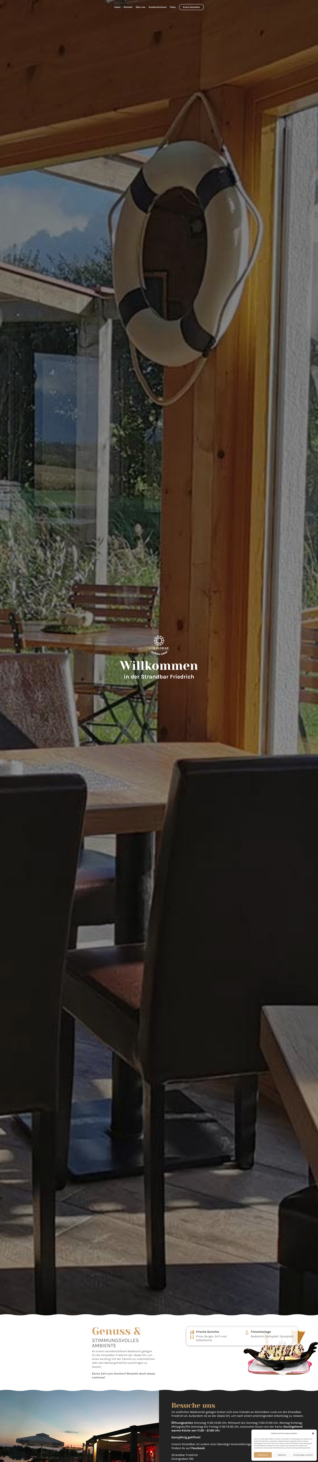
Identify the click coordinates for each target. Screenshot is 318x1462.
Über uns (140, 7)
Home (117, 7)
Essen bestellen (191, 7)
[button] (313, 1433)
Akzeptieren (263, 1455)
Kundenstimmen (158, 7)
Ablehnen (282, 1455)
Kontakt (128, 7)
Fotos (173, 7)
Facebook (198, 1448)
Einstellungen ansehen (303, 1455)
